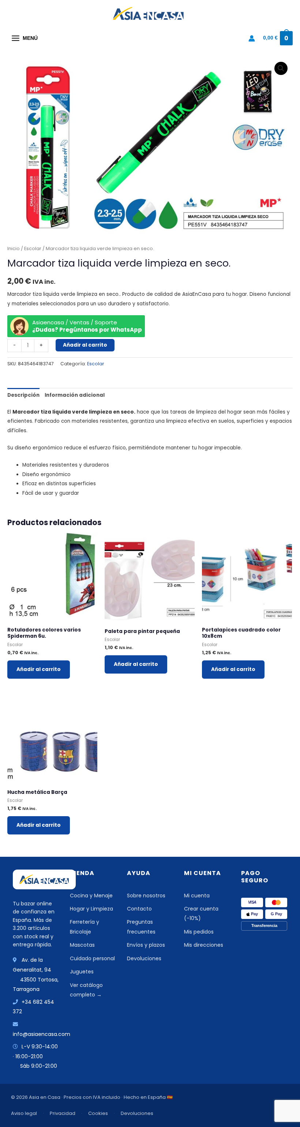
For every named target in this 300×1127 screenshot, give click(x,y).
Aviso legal (24, 1113)
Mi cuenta (197, 895)
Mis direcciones (203, 945)
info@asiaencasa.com (41, 1034)
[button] (281, 68)
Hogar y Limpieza (91, 908)
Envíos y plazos (146, 945)
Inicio (13, 248)
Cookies (98, 1113)
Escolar (32, 248)
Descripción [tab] (23, 395)
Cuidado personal (92, 958)
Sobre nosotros (146, 895)
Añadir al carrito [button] (38, 669)
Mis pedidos (199, 931)
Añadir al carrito (85, 345)
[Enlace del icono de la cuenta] (251, 38)
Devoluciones (144, 958)
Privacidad (62, 1113)
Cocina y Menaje (91, 895)
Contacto (139, 908)
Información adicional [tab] (75, 395)
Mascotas (82, 945)
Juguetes (82, 971)
